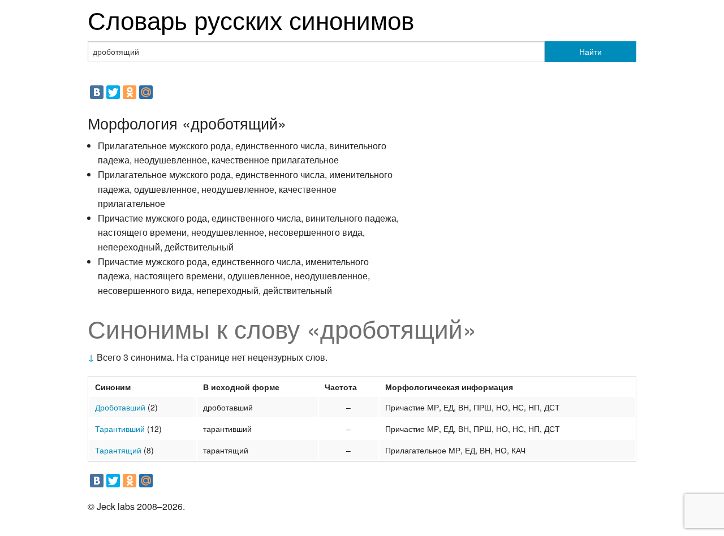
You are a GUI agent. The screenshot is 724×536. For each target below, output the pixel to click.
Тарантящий (118, 450)
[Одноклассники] (129, 92)
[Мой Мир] (146, 92)
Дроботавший (120, 407)
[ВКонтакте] (97, 92)
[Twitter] (113, 92)
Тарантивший (120, 428)
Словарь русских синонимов (251, 19)
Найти (590, 51)
